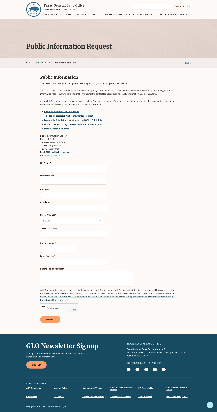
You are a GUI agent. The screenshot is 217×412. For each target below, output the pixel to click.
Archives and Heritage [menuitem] (142, 14)
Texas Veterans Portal (120, 397)
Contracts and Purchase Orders (121, 388)
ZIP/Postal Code (48, 228)
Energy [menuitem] (96, 14)
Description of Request (51, 268)
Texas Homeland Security (93, 397)
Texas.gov (59, 397)
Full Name (45, 162)
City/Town (45, 202)
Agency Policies (61, 388)
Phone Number (47, 243)
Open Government (43, 63)
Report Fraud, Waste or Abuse (177, 388)
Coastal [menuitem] (68, 14)
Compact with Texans (92, 388)
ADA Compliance (33, 388)
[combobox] (151, 6)
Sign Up (36, 365)
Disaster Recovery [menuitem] (114, 14)
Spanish (186, 6)
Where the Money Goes (176, 397)
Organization (46, 175)
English (178, 6)
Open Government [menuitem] (178, 14)
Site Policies (31, 397)
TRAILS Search (145, 397)
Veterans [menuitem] (82, 14)
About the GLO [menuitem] (51, 14)
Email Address (47, 256)
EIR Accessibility (145, 388)
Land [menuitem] (161, 14)
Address (44, 189)
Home (29, 63)
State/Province (47, 214)
